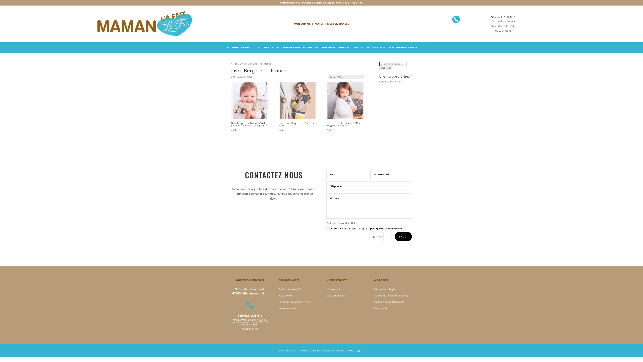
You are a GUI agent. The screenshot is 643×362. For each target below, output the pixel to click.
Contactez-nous (287, 308)
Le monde (401, 47)
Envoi (403, 236)
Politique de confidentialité (389, 302)
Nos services (286, 295)
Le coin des (237, 47)
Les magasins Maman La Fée (295, 302)
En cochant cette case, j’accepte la (366, 228)
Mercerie (327, 47)
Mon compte (302, 23)
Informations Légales (386, 289)
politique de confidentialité (386, 228)
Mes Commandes (338, 23)
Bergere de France (389, 81)
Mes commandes (336, 295)
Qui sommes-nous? (289, 289)
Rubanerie (299, 47)
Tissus (342, 47)
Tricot (266, 47)
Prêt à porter (374, 47)
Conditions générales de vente (391, 295)
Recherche (386, 67)
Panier (318, 23)
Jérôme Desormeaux (334, 350)
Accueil (234, 63)
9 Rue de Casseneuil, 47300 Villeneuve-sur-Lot (250, 291)
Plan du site (380, 308)
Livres (356, 47)
